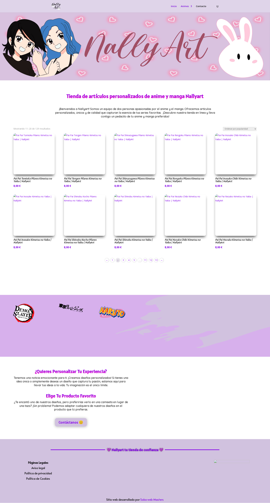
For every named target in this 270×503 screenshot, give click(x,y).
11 (145, 260)
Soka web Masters (152, 499)
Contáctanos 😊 (71, 422)
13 (156, 260)
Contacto (201, 6)
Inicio (174, 6)
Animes (185, 6)
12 (151, 260)
